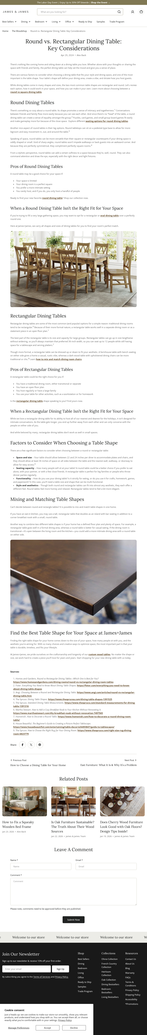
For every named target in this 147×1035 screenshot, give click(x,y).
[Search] (119, 12)
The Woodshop (19, 31)
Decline (74, 1027)
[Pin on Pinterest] (39, 744)
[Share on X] (31, 744)
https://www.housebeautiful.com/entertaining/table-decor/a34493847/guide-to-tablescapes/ (63, 726)
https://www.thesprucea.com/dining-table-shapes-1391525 (80, 699)
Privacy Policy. (61, 976)
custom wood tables (99, 654)
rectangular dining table (29, 401)
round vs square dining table (26, 92)
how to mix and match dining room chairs (59, 359)
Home (5, 31)
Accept (47, 1027)
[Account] (132, 12)
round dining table (52, 198)
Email (79, 860)
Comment (16, 875)
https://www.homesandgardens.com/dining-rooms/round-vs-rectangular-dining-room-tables (63, 682)
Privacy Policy (65, 1020)
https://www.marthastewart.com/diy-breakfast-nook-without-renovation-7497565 (58, 713)
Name (14, 860)
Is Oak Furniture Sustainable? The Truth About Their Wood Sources (72, 826)
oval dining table (109, 215)
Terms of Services (41, 976)
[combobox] (80, 11)
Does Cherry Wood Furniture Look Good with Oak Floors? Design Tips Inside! (121, 826)
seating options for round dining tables (107, 121)
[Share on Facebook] (22, 744)
